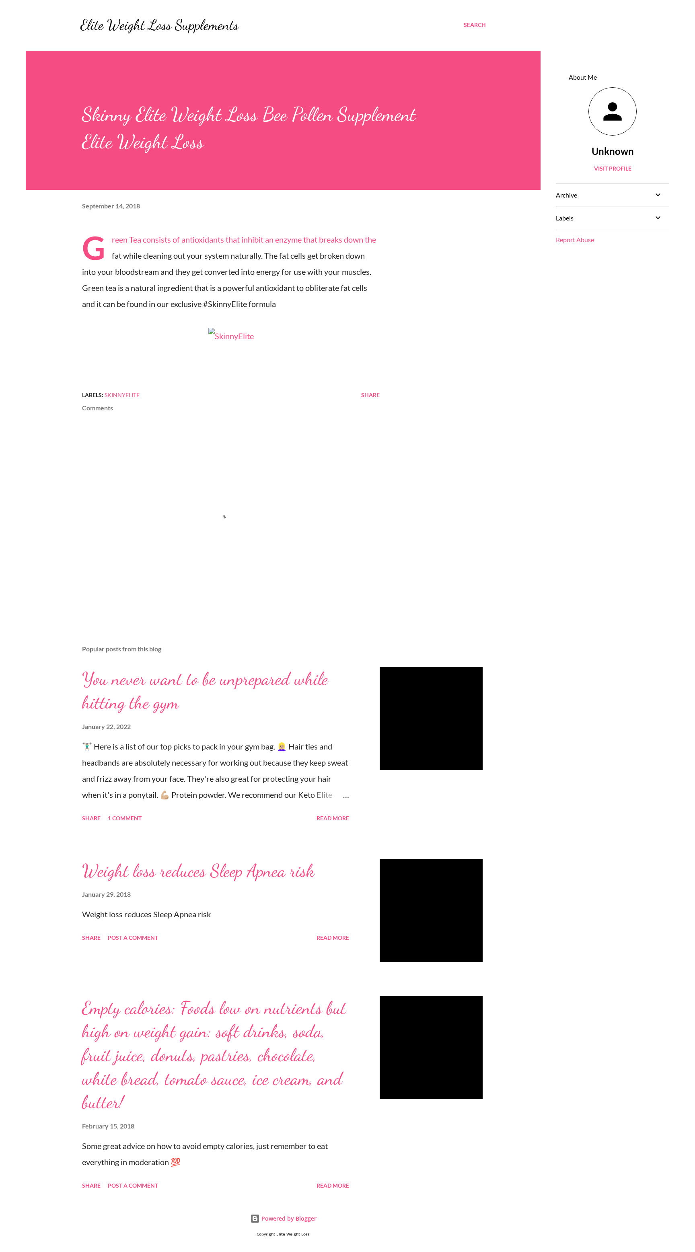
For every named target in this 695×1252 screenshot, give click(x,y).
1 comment (125, 818)
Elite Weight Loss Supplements (159, 24)
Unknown (613, 151)
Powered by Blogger (288, 1218)
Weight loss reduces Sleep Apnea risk (198, 870)
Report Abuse (575, 239)
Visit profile (612, 168)
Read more (333, 818)
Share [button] (370, 394)
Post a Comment (133, 937)
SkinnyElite (122, 394)
